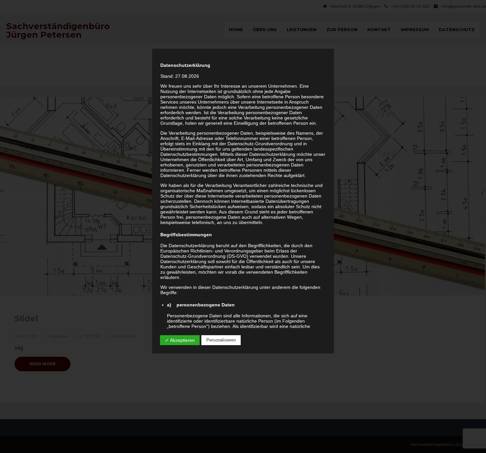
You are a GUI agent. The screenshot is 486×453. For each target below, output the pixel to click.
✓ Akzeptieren (180, 340)
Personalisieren (221, 340)
